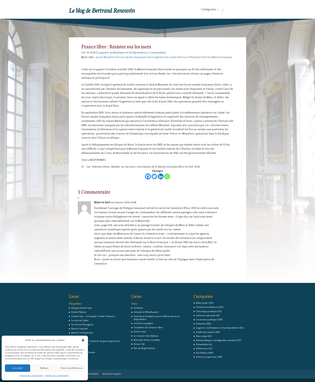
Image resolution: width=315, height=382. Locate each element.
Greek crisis (140, 331)
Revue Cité (139, 344)
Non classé (201, 336)
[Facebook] (148, 176)
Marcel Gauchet (79, 328)
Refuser (44, 368)
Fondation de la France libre (148, 327)
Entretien (201, 323)
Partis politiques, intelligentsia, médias (215, 340)
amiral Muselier (104, 57)
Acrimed (138, 308)
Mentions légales (112, 374)
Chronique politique (206, 311)
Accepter (17, 368)
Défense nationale (205, 315)
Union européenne (206, 357)
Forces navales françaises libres (135, 57)
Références (202, 348)
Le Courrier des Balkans (146, 336)
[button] (83, 340)
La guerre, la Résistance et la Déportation (122, 52)
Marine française (222, 57)
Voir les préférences (71, 368)
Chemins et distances (207, 307)
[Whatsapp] (167, 176)
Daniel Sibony (78, 312)
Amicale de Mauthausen (146, 312)
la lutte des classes (205, 332)
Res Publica (202, 353)
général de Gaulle (166, 57)
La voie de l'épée (80, 320)
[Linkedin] (161, 176)
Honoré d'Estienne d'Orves (194, 57)
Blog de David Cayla (81, 308)
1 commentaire (157, 52)
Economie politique (206, 319)
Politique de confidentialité (31, 376)
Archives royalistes (143, 323)
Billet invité (202, 303)
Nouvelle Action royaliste (147, 340)
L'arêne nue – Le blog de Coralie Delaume (93, 316)
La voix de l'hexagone (82, 324)
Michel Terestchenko (82, 333)
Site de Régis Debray (144, 348)
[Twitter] (154, 176)
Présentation (202, 344)
